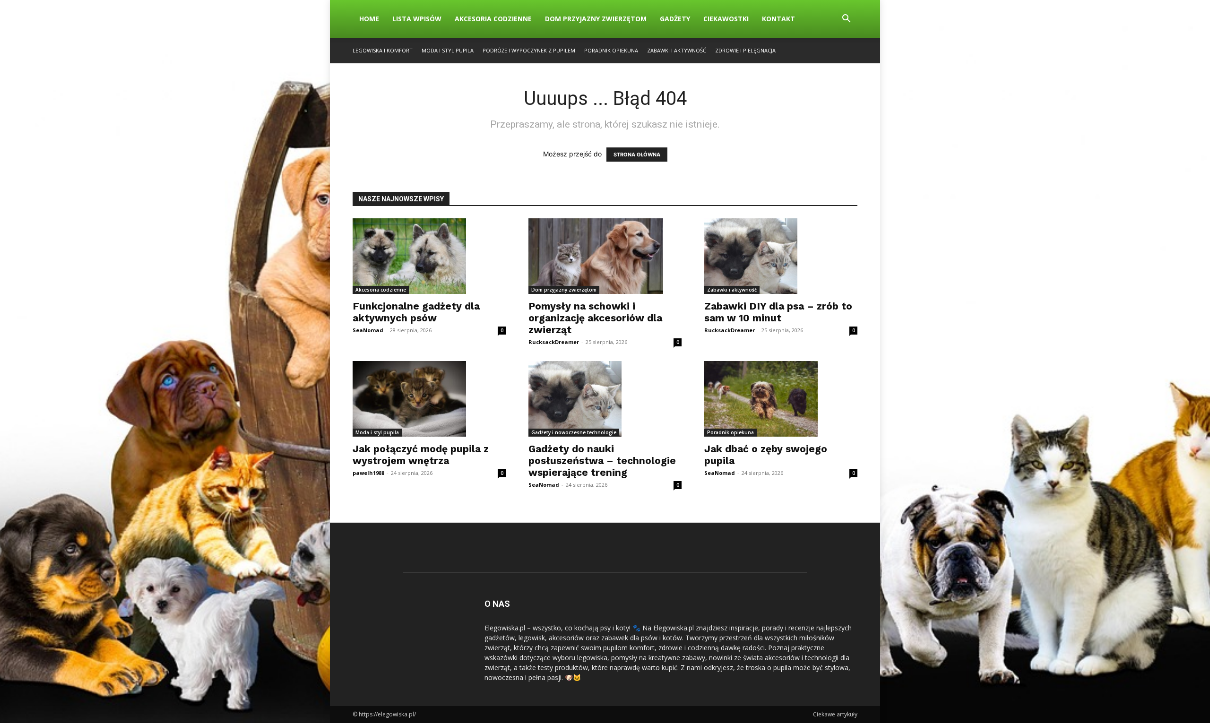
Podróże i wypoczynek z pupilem (529, 50)
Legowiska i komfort (383, 50)
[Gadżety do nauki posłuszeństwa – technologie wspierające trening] (605, 399)
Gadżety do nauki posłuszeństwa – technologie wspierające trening (602, 460)
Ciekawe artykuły (835, 714)
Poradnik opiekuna (611, 50)
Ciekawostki (726, 18)
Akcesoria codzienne (493, 18)
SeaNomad (368, 330)
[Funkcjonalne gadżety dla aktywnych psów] (429, 256)
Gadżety (675, 18)
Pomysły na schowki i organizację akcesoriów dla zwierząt (595, 318)
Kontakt (778, 18)
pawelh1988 (368, 472)
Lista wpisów (416, 18)
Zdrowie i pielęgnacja (745, 50)
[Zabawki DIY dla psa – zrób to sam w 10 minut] (780, 256)
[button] (846, 19)
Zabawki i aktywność (676, 50)
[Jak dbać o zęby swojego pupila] (780, 399)
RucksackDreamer (553, 341)
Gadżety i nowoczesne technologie (573, 432)
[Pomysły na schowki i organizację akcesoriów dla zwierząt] (605, 256)
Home (369, 18)
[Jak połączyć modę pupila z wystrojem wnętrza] (429, 399)
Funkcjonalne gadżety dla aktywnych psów (416, 312)
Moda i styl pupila (448, 50)
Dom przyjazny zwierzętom (596, 18)
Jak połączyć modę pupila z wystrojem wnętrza (421, 454)
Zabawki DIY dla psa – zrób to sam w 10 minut (778, 312)
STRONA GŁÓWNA (637, 154)
